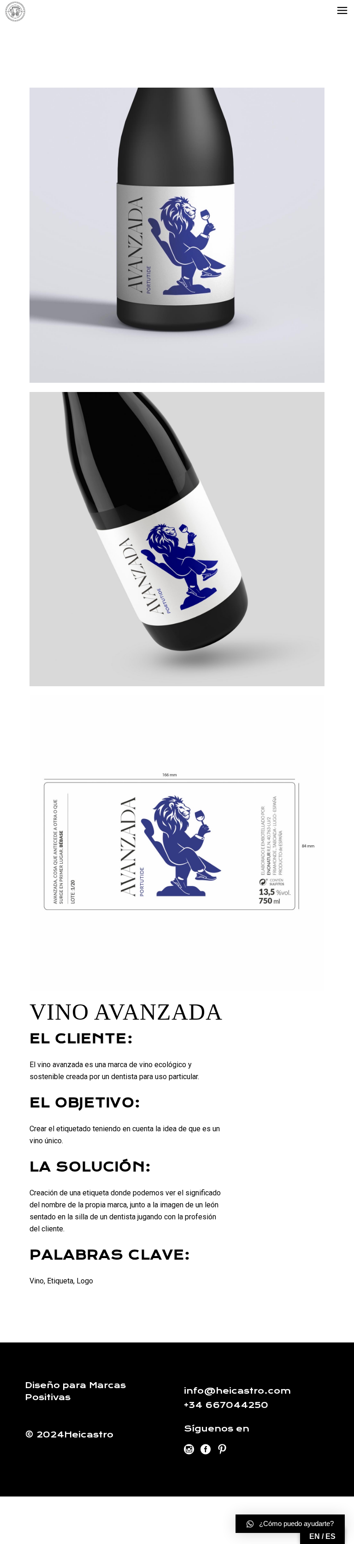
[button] (290, 1523)
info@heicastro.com (237, 1391)
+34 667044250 (226, 1405)
